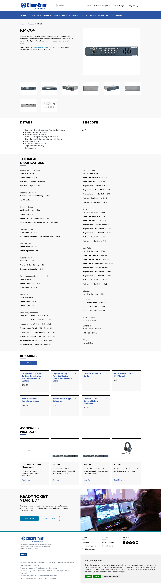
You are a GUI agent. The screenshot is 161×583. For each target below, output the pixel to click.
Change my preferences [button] (110, 576)
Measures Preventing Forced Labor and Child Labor (38, 568)
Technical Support (89, 546)
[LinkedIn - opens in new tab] (127, 543)
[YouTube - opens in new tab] (137, 543)
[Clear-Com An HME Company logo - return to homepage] (32, 539)
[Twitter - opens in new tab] (130, 543)
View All (28, 362)
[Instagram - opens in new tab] (133, 543)
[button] (28, 88)
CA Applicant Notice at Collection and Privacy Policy (38, 576)
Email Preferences (88, 549)
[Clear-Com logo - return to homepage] (34, 5)
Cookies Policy (51, 563)
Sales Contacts (29, 518)
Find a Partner (107, 546)
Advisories (70, 563)
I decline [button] (96, 576)
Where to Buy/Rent (50, 518)
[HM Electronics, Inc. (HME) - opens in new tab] (24, 554)
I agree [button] (88, 576)
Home (22, 24)
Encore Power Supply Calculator (45, 47)
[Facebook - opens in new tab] (124, 543)
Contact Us (86, 543)
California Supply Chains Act (30, 565)
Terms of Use (25, 563)
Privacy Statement (37, 563)
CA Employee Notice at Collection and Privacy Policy (39, 578)
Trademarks (61, 563)
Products (31, 24)
